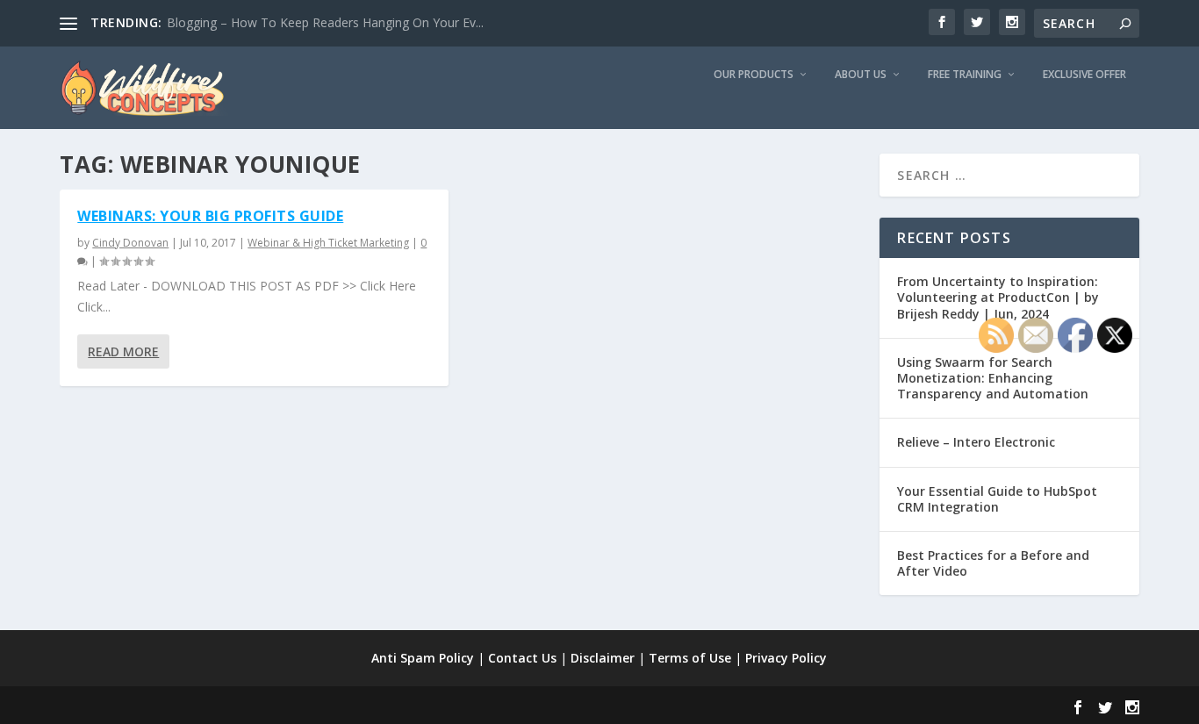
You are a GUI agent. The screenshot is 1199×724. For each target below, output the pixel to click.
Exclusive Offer (1084, 75)
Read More (123, 351)
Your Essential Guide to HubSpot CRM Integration (997, 499)
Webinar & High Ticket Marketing (328, 242)
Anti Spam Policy (422, 657)
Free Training (965, 75)
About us (861, 75)
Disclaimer (603, 657)
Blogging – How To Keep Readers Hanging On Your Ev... (325, 22)
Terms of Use (690, 657)
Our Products (753, 75)
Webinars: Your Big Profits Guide (210, 216)
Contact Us (522, 657)
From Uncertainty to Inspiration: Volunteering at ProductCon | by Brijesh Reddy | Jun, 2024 (998, 297)
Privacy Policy (786, 657)
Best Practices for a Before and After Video (993, 563)
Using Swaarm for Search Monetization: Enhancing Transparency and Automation (992, 378)
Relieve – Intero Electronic (976, 442)
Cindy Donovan (130, 242)
